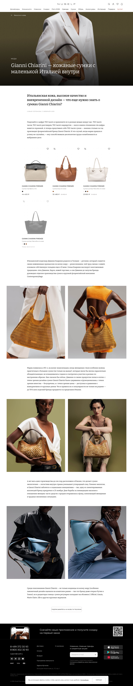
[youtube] (22, 658)
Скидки (46, 9)
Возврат (40, 656)
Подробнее (84, 680)
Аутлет (120, 9)
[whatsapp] (19, 658)
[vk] (11, 658)
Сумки (73, 9)
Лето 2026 (56, 9)
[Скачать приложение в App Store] (113, 647)
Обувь (80, 9)
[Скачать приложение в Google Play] (113, 652)
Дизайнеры (15, 9)
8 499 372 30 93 (19, 646)
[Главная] (67, 4)
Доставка (40, 646)
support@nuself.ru (16, 654)
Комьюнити (27, 9)
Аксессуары (90, 9)
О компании (59, 646)
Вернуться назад (20, 15)
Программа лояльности (45, 661)
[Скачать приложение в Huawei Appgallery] (113, 657)
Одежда (65, 9)
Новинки (37, 9)
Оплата (39, 651)
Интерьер (102, 9)
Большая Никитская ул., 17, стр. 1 (48, 668)
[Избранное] (117, 4)
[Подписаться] (95, 654)
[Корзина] (122, 4)
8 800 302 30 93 (19, 649)
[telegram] (15, 658)
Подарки (111, 9)
